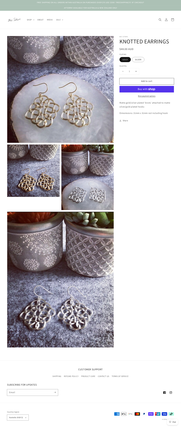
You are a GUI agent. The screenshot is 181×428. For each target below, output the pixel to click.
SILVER (138, 59)
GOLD (125, 59)
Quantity (123, 66)
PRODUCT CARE (88, 376)
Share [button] (125, 120)
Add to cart (146, 81)
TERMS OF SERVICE (120, 376)
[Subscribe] (55, 392)
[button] (160, 20)
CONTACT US (103, 376)
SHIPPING (56, 376)
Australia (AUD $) (16, 417)
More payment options (146, 96)
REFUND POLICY (71, 376)
